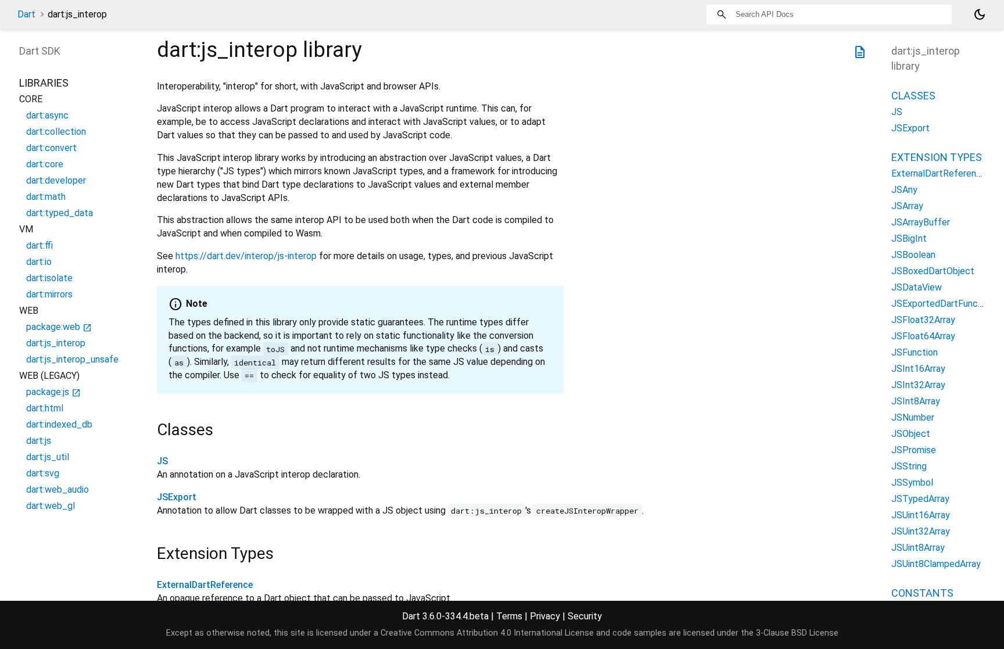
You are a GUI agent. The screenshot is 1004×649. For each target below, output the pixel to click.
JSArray (907, 205)
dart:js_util (47, 456)
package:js (53, 391)
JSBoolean (913, 254)
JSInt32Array (918, 384)
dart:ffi (39, 245)
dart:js (38, 440)
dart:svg (42, 473)
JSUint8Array (918, 547)
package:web (59, 326)
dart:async (47, 115)
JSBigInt (909, 238)
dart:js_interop (55, 343)
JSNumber (912, 417)
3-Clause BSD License (797, 633)
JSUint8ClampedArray (936, 563)
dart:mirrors (49, 294)
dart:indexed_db (59, 424)
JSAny (904, 189)
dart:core (44, 164)
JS (162, 461)
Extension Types (936, 157)
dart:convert (51, 147)
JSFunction (914, 352)
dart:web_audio (57, 489)
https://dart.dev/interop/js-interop (246, 255)
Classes (913, 95)
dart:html (44, 408)
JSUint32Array (920, 531)
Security (585, 616)
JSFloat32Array (923, 319)
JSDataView (916, 287)
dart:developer (56, 180)
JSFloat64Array (923, 336)
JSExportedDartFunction (942, 303)
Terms (509, 616)
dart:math (46, 196)
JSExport (176, 497)
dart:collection (56, 131)
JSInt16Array (918, 368)
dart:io (39, 261)
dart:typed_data (59, 212)
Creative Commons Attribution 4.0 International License (487, 633)
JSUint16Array (920, 515)
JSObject (910, 433)
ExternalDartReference (205, 584)
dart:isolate (49, 278)
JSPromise (913, 450)
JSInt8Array (915, 401)
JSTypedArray (920, 498)
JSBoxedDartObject (932, 271)
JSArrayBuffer (920, 222)
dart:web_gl (50, 505)
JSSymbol (912, 482)
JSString (909, 466)
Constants (922, 593)
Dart (26, 14)
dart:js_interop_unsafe (72, 359)
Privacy (545, 616)
